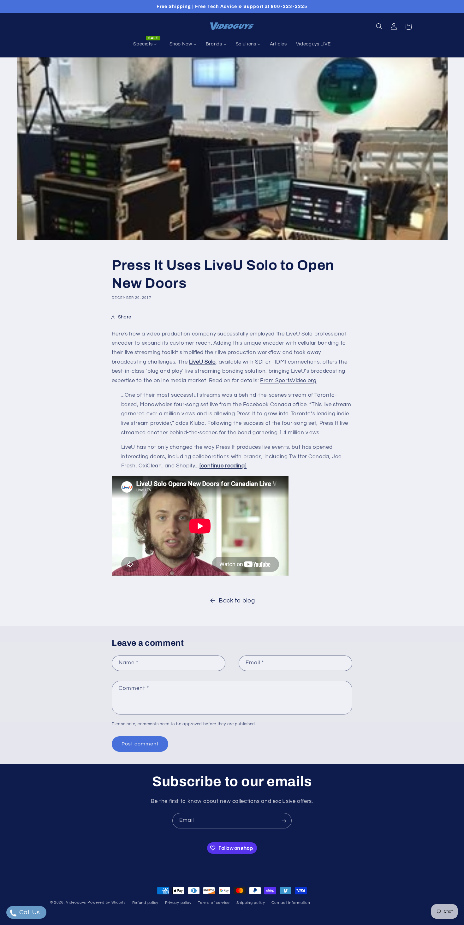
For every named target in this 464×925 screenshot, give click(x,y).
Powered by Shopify (106, 902)
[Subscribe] (284, 820)
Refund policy (145, 902)
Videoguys (76, 902)
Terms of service (214, 902)
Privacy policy (178, 902)
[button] (379, 26)
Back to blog (237, 601)
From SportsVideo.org (288, 380)
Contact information (290, 902)
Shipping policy (250, 902)
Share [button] (124, 317)
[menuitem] (147, 44)
